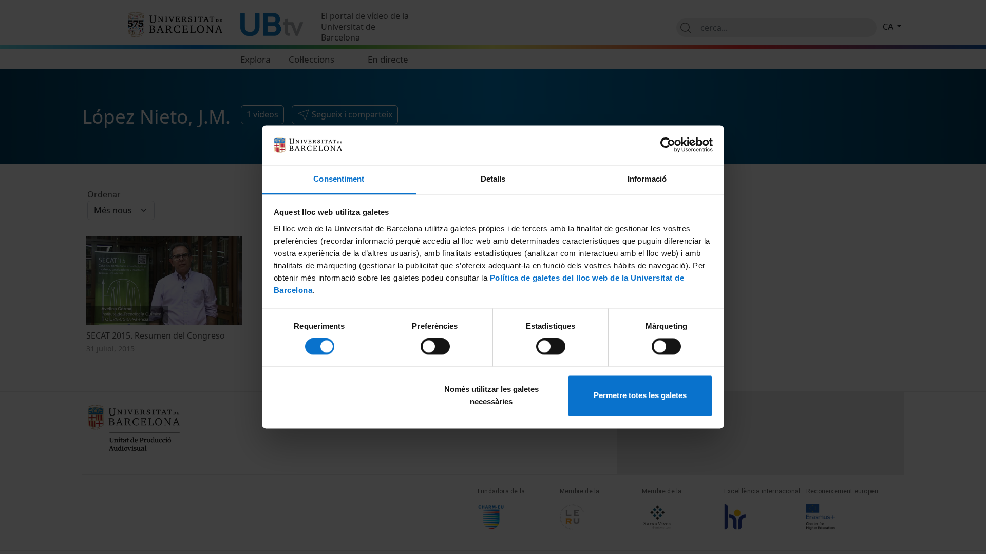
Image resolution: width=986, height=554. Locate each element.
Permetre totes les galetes (640, 395)
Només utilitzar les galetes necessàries (491, 395)
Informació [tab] (647, 178)
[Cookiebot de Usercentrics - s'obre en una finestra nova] (668, 145)
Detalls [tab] (493, 178)
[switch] (435, 347)
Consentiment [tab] (338, 178)
